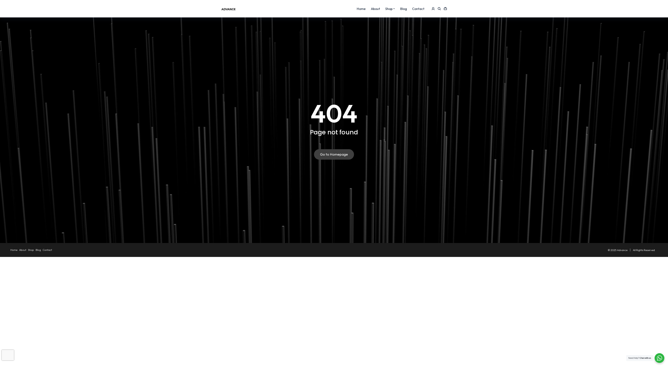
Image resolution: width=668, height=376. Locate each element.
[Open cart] (445, 8)
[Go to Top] (661, 369)
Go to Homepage (334, 154)
